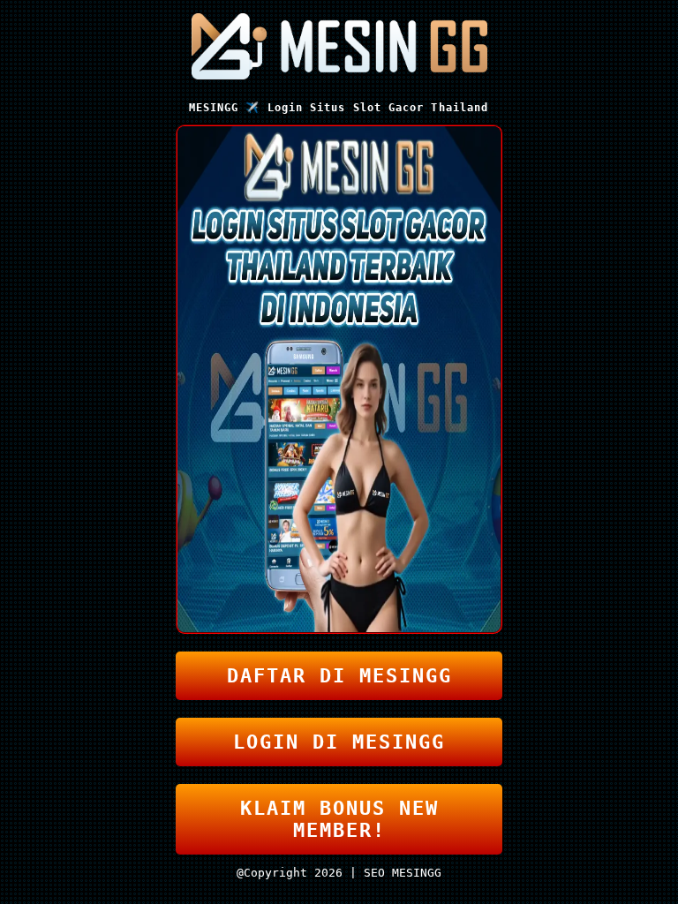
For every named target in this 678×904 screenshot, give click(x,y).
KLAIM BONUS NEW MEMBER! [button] (339, 819)
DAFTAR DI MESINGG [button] (339, 676)
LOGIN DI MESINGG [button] (339, 742)
